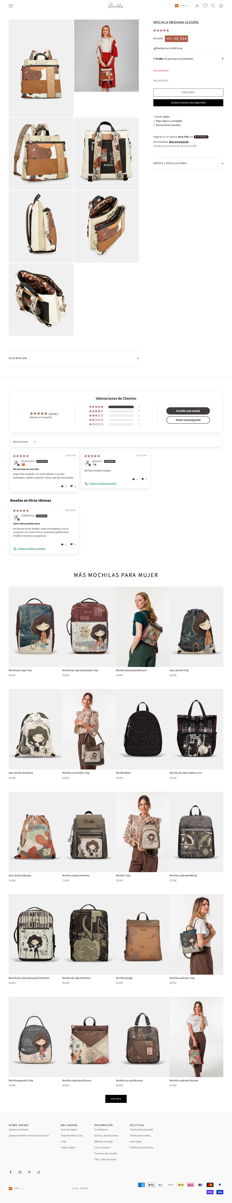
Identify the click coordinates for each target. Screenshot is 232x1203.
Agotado (188, 92)
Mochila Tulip (123, 875)
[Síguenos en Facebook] (10, 1172)
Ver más (116, 1099)
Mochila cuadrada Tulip (182, 978)
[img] (21, 456)
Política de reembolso (142, 1147)
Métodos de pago (103, 1141)
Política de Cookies (140, 1135)
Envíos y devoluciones (106, 1135)
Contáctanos (101, 1129)
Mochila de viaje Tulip (20, 670)
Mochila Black (123, 773)
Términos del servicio (105, 1153)
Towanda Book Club (71, 1135)
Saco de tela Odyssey (20, 875)
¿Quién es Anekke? (18, 1129)
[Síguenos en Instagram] (20, 1172)
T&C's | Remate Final (105, 1159)
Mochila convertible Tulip (76, 773)
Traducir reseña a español (103, 483)
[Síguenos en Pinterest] (29, 1172)
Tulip (63, 1141)
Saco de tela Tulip (179, 670)
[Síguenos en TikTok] (39, 1172)
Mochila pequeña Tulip (21, 1080)
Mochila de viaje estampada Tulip (80, 670)
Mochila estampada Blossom (131, 670)
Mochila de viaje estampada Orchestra (29, 978)
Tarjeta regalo (68, 1147)
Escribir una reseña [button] (188, 411)
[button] (161, 30)
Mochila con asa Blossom (129, 1080)
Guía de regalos (69, 1129)
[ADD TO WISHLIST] (57, 692)
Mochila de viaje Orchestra (76, 978)
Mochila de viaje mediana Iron (186, 773)
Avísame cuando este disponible (188, 102)
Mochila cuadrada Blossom (76, 1080)
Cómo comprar (102, 1147)
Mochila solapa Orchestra (76, 875)
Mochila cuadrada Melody (183, 875)
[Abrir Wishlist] (205, 6)
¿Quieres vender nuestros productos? (29, 1135)
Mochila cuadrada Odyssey (184, 1080)
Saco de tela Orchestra (21, 773)
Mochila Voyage (124, 978)
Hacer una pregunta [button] (188, 420)
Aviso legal (136, 1141)
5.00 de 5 (53, 414)
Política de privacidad (141, 1129)
